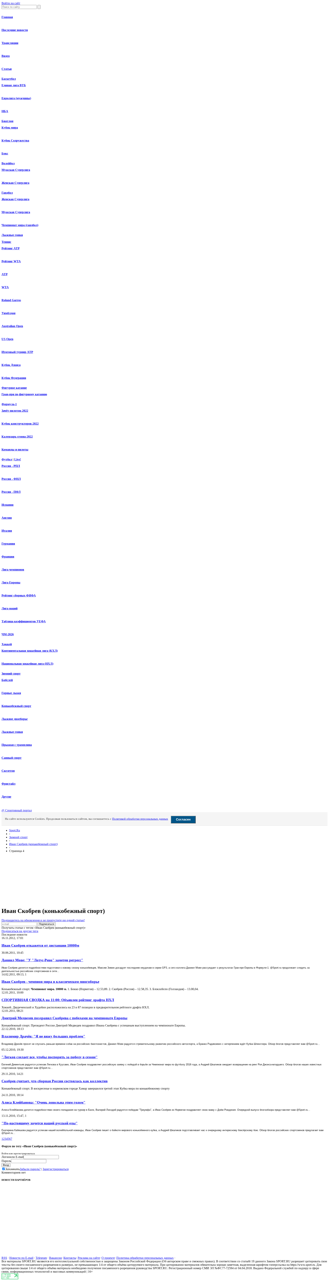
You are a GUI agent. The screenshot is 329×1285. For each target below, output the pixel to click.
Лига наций (10, 608)
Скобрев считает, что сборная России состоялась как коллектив (55, 1081)
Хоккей (7, 644)
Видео (6, 56)
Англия (7, 517)
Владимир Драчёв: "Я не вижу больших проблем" (43, 1036)
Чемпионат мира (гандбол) (20, 225)
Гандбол (7, 192)
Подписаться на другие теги (20, 931)
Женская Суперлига (15, 182)
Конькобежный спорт (16, 706)
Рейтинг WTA (11, 261)
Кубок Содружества (15, 140)
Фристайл (8, 783)
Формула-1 (9, 404)
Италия (7, 530)
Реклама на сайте (89, 1257)
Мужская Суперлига (16, 169)
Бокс (5, 153)
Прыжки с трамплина (17, 744)
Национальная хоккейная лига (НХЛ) (27, 663)
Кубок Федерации (14, 377)
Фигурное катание (14, 387)
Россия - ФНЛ (11, 478)
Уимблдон (8, 313)
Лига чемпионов (13, 569)
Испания (8, 504)
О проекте (108, 1257)
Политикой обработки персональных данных (140, 818)
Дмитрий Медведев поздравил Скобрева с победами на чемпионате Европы (64, 1018)
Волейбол (8, 163)
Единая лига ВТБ (14, 85)
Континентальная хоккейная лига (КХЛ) (30, 650)
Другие (6, 796)
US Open (7, 339)
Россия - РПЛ (11, 466)
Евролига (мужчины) (16, 98)
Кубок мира (10, 127)
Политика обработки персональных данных (145, 1257)
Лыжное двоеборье (15, 719)
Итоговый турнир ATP (17, 352)
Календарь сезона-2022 (17, 436)
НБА (5, 111)
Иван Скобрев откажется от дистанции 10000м (40, 945)
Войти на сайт (11, 3)
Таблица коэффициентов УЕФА (24, 621)
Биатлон (7, 121)
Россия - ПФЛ (11, 491)
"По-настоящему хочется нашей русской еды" (40, 1123)
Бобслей (7, 680)
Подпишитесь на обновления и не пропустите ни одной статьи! (43, 920)
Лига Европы (11, 582)
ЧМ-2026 (8, 634)
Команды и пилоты (15, 449)
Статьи (7, 68)
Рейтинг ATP (11, 248)
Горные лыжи (11, 693)
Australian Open (12, 326)
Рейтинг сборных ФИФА (19, 595)
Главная (7, 17)
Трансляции (10, 43)
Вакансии (55, 1257)
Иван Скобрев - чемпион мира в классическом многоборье (50, 982)
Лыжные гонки (12, 235)
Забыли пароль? (30, 1169)
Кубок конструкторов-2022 (20, 423)
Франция (8, 556)
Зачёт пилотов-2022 (15, 410)
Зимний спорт (11, 673)
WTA (5, 287)
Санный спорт (12, 757)
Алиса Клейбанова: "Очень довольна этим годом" (43, 1102)
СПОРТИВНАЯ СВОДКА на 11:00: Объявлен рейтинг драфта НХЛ (58, 1000)
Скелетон (8, 770)
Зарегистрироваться (56, 1169)
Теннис (6, 241)
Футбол (7, 459)
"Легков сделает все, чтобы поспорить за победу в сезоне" (50, 1057)
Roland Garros (11, 300)
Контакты (69, 1257)
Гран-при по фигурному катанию (24, 394)
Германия (8, 543)
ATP (5, 274)
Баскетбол (9, 78)
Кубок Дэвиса (11, 365)
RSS (4, 1257)
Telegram (41, 1257)
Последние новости (15, 30)
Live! (17, 459)
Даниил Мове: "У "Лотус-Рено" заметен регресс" (42, 960)
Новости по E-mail (21, 1257)
